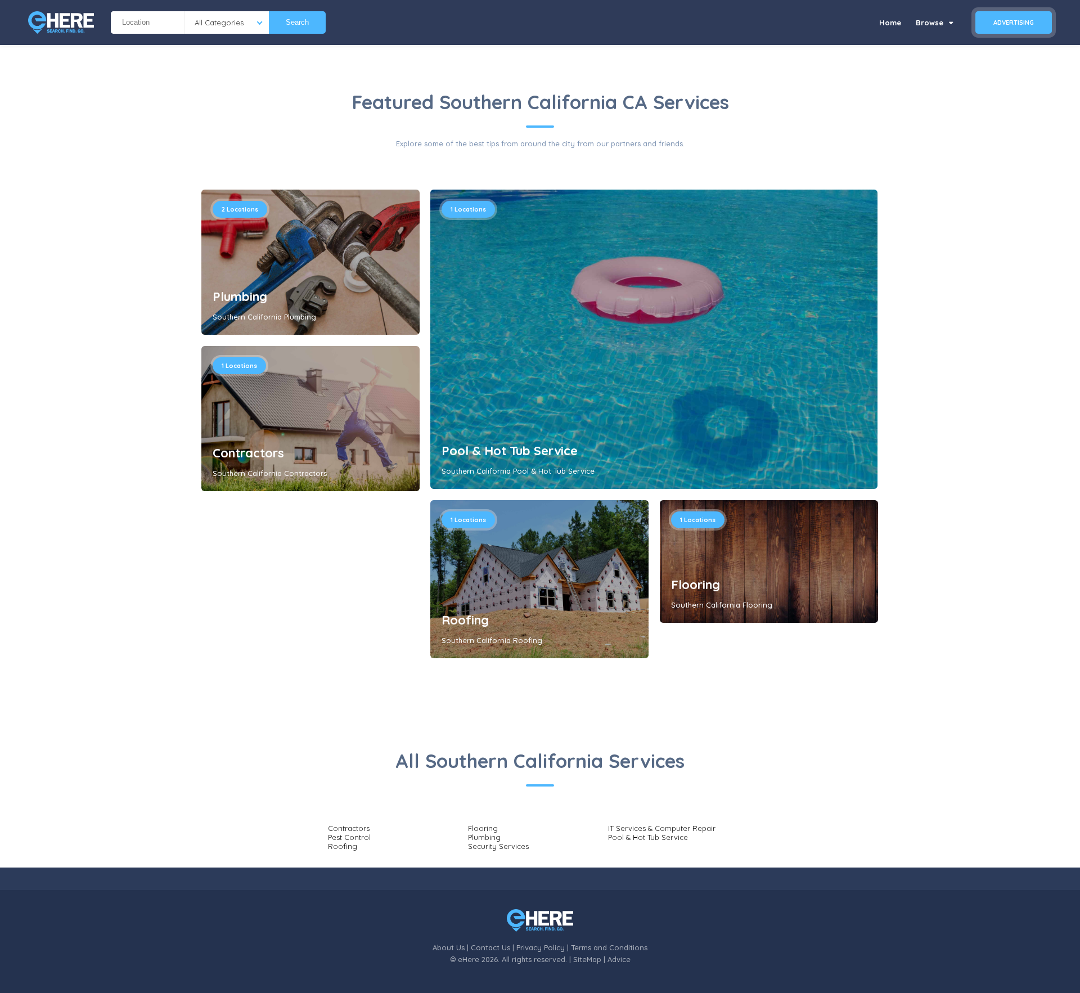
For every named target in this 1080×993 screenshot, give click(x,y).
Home (890, 22)
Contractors (248, 453)
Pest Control (349, 837)
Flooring (695, 584)
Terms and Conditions (609, 947)
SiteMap (587, 959)
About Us (449, 947)
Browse (931, 22)
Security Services (498, 846)
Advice (619, 959)
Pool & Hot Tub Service (510, 451)
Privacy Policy (540, 947)
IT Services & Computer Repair (662, 828)
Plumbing (240, 296)
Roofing (465, 620)
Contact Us (490, 947)
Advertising (1013, 22)
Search (297, 22)
